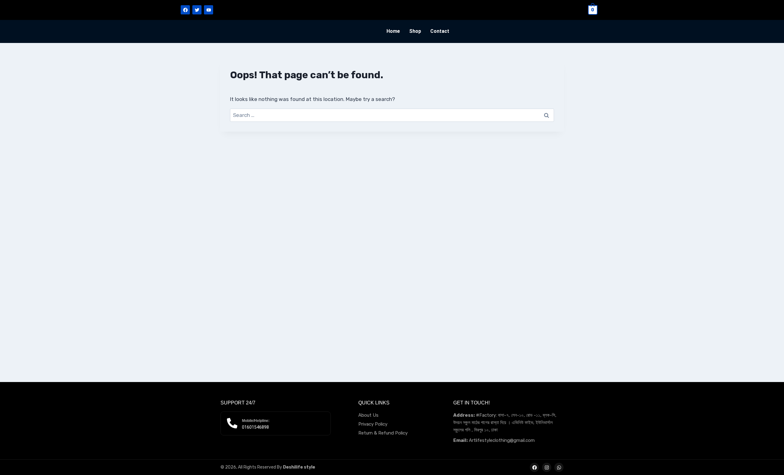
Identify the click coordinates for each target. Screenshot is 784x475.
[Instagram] (546, 467)
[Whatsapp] (559, 467)
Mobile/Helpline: (256, 421)
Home (393, 31)
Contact (439, 31)
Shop (415, 31)
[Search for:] (392, 115)
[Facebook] (185, 9)
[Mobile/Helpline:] (232, 423)
